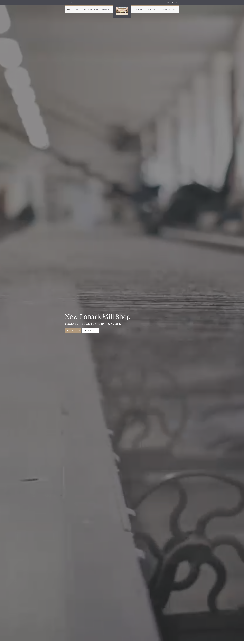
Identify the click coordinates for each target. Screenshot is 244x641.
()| (170, 2)
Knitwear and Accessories (145, 9)
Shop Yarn (89, 330)
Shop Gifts (71, 330)
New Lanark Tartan (90, 9)
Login (177, 2)
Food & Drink (106, 9)
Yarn (77, 9)
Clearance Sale (169, 9)
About (69, 9)
